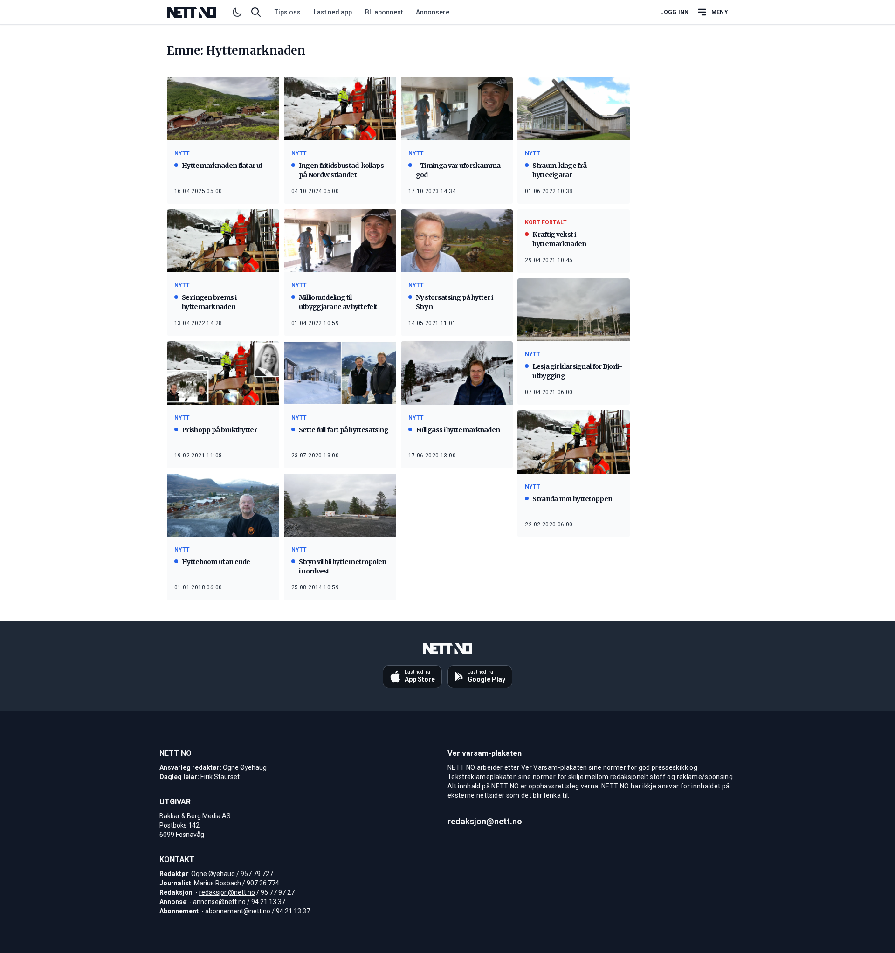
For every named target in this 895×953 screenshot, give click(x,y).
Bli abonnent (384, 12)
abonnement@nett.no (237, 911)
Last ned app (333, 12)
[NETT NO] (199, 12)
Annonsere (432, 12)
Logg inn (674, 12)
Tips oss (288, 12)
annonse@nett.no (219, 901)
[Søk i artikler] (256, 12)
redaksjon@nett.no (227, 892)
